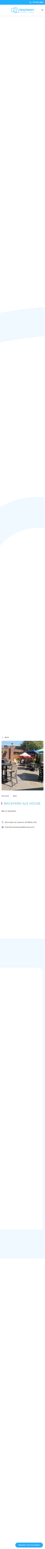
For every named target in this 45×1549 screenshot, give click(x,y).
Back (7, 737)
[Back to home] (22, 10)
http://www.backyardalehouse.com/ (19, 827)
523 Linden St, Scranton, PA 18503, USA (21, 822)
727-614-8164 (38, 2)
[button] (42, 10)
